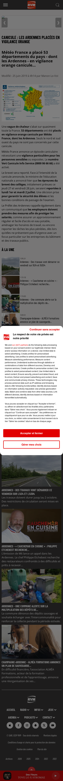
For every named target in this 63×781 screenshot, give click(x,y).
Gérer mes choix (31, 444)
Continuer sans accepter (45, 329)
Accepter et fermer (31, 433)
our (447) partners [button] (20, 344)
